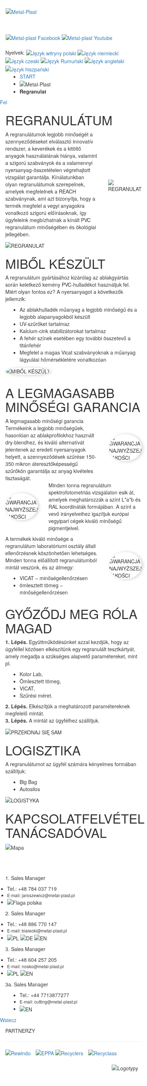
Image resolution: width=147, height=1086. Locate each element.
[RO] (62, 60)
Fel (3, 102)
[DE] (97, 52)
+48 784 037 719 (37, 888)
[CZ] (22, 60)
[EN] (104, 60)
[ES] (27, 68)
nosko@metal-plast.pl (43, 966)
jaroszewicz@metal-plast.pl (48, 895)
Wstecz (8, 1020)
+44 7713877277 (50, 995)
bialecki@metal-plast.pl (44, 930)
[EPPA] (45, 1052)
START (28, 76)
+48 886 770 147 (37, 923)
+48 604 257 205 (37, 959)
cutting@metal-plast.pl (55, 1002)
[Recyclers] (69, 1052)
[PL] (51, 52)
